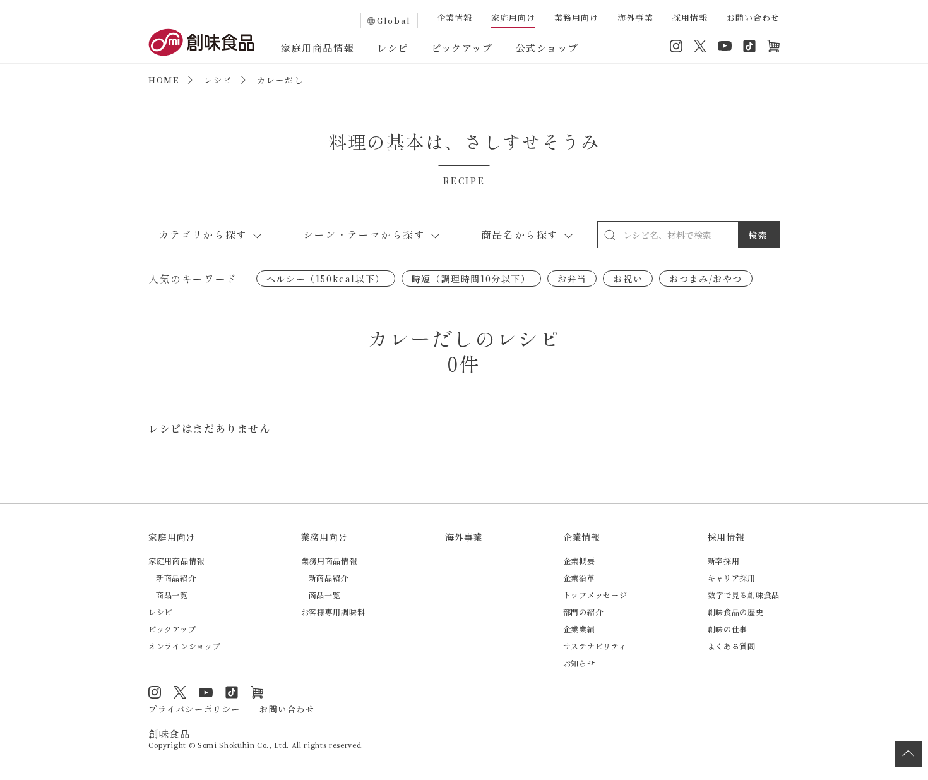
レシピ (392, 47)
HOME (163, 80)
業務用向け (576, 18)
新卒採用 (724, 560)
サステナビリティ (595, 645)
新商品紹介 (176, 577)
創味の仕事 (728, 628)
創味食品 (201, 42)
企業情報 (454, 18)
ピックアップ (462, 47)
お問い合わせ (753, 18)
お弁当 (572, 278)
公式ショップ (547, 47)
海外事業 (635, 18)
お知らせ (579, 662)
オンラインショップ (773, 46)
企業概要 (579, 560)
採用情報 (690, 18)
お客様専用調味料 (333, 611)
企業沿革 (579, 577)
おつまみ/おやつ (705, 278)
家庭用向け (513, 18)
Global (394, 21)
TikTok (749, 46)
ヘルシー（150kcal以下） (325, 278)
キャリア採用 (732, 577)
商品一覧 (172, 594)
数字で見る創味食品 (744, 594)
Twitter (700, 46)
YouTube (725, 46)
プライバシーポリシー (194, 709)
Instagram (676, 46)
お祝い (628, 278)
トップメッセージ (595, 594)
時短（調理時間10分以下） (471, 278)
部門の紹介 (583, 611)
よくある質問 (732, 645)
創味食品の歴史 (736, 611)
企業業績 (579, 628)
